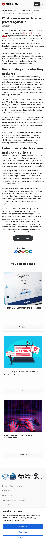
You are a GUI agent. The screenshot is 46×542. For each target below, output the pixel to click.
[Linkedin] (30, 251)
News (10, 10)
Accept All (23, 526)
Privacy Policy (7, 495)
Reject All (23, 538)
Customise (23, 532)
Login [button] (36, 4)
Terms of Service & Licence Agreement (15, 505)
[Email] (27, 251)
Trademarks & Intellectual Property (14, 500)
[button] (42, 4)
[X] (19, 251)
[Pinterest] (23, 251)
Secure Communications (23, 10)
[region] (23, 525)
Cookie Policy (6, 490)
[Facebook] (15, 251)
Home (4, 10)
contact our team (23, 238)
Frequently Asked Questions (12, 486)
